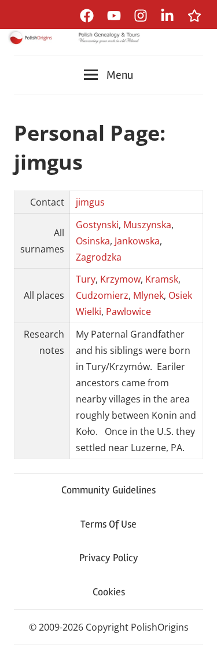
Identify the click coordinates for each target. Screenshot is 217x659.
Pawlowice (128, 311)
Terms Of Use (108, 524)
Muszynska (147, 224)
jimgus (90, 202)
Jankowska (137, 241)
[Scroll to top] (197, 639)
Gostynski (97, 224)
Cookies (109, 591)
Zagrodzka (99, 257)
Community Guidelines (108, 490)
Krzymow (120, 279)
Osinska (93, 241)
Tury (85, 279)
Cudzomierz (102, 295)
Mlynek (148, 295)
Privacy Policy (108, 557)
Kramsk (161, 279)
